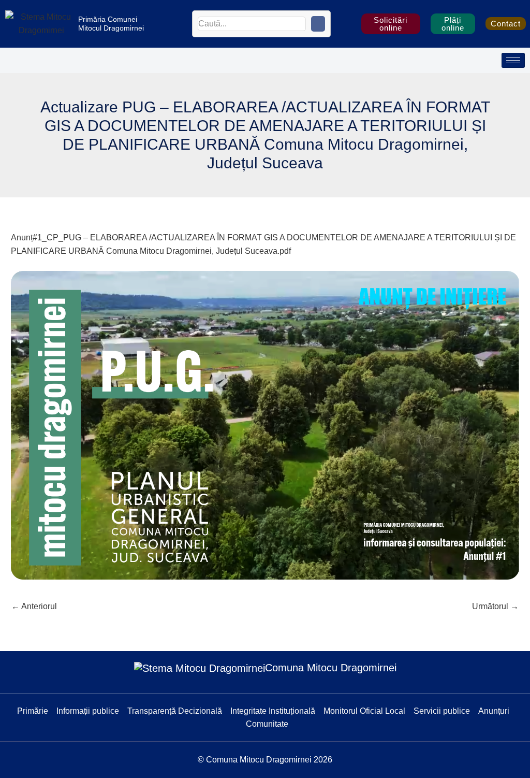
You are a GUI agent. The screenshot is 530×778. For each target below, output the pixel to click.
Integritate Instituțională (272, 711)
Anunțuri (493, 711)
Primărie (32, 711)
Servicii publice (442, 711)
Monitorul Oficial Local (364, 711)
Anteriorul (34, 606)
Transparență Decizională (174, 711)
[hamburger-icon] (513, 60)
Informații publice (87, 711)
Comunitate (267, 723)
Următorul (495, 606)
